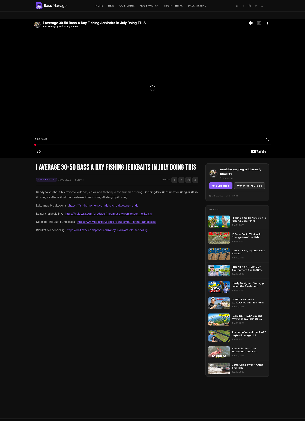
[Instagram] (249, 6)
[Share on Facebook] (174, 180)
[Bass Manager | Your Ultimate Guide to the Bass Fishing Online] (52, 6)
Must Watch (149, 5)
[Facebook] (243, 6)
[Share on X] (181, 180)
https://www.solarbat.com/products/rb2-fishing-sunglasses (116, 221)
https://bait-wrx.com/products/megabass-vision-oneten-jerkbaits (108, 213)
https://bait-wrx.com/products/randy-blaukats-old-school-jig (107, 230)
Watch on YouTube (249, 185)
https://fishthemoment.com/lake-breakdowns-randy (103, 205)
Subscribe (222, 185)
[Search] (262, 6)
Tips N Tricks (173, 5)
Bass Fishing (197, 5)
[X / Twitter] (237, 6)
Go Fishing (127, 5)
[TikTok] (256, 6)
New (111, 5)
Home (99, 5)
